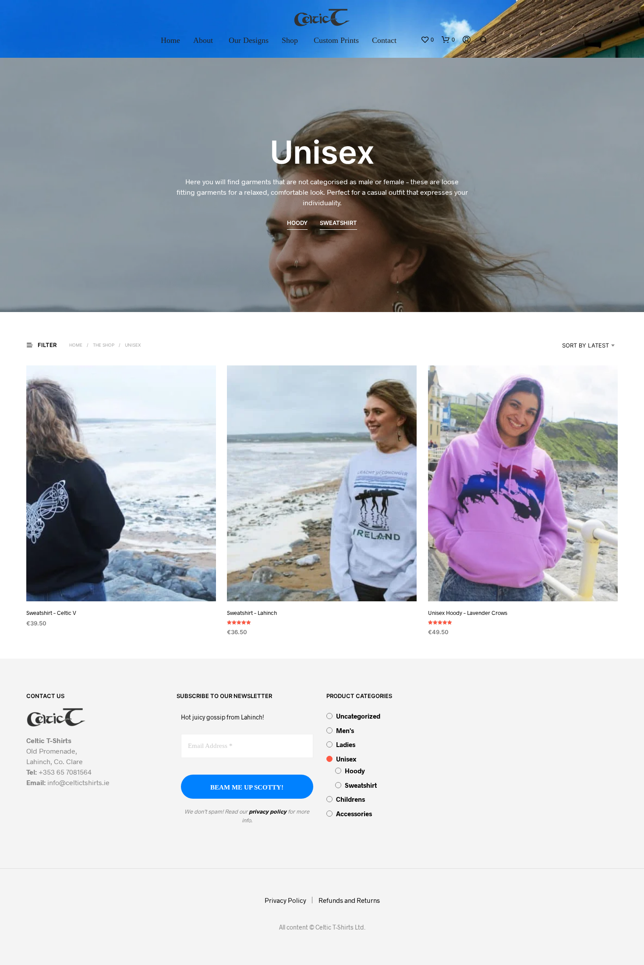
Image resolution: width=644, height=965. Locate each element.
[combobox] (574, 345)
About (203, 40)
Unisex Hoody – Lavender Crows (467, 612)
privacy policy (268, 811)
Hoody (355, 771)
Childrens (350, 799)
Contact (384, 40)
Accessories (354, 814)
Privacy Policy (285, 900)
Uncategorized (358, 716)
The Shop (103, 344)
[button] (427, 39)
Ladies (345, 744)
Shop (290, 40)
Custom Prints (336, 40)
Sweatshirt (361, 785)
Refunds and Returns (349, 900)
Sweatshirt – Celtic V (51, 612)
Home (170, 40)
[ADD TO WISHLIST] (121, 585)
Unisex (346, 759)
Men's (345, 730)
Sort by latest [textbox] (585, 345)
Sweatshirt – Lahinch (252, 612)
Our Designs (249, 40)
